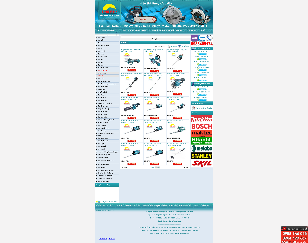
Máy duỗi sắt (102, 146)
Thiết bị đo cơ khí (103, 141)
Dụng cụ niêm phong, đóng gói (108, 152)
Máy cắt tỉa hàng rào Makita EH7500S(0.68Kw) (176, 98)
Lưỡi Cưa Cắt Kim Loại (105, 170)
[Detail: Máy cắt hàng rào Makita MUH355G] (177, 136)
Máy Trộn (101, 78)
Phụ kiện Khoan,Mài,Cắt (106, 120)
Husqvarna (102, 73)
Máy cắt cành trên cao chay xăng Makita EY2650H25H (153, 74)
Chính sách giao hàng (175, 30)
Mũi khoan (101, 89)
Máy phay (101, 65)
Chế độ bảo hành (190, 30)
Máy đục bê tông (103, 46)
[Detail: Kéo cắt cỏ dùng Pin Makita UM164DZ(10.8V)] (177, 90)
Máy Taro (101, 95)
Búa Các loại (102, 131)
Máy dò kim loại (103, 106)
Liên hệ (202, 30)
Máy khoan (101, 37)
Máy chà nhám (103, 57)
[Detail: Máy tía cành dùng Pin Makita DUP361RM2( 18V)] (154, 67)
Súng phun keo (103, 157)
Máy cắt (100, 43)
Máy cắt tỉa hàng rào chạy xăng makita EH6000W (177, 50)
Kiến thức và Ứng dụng (157, 30)
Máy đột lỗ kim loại (104, 81)
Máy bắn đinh (102, 114)
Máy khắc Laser (103, 138)
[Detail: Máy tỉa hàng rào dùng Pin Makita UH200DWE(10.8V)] (131, 113)
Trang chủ (125, 30)
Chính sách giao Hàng (149, 206)
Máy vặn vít (101, 48)
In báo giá (174, 46)
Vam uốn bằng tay (104, 155)
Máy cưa (101, 54)
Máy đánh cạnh (103, 68)
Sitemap (195, 206)
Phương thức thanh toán (133, 206)
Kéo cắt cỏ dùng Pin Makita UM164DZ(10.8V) (176, 74)
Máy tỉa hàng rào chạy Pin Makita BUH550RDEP (152, 121)
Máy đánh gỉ (102, 98)
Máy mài (100, 40)
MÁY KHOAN (103, 239)
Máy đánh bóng (103, 111)
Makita (100, 76)
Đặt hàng (132, 70)
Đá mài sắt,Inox (103, 122)
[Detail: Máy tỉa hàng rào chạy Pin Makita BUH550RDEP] (154, 136)
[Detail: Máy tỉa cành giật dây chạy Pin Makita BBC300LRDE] (177, 159)
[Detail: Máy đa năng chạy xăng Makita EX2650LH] (131, 91)
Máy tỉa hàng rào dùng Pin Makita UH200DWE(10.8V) (130, 98)
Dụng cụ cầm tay (103, 109)
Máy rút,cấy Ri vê (103, 128)
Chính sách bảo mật (184, 206)
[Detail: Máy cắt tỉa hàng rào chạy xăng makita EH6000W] (177, 67)
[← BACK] (124, 168)
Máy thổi (100, 62)
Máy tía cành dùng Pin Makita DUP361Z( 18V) (131, 50)
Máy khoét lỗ (102, 125)
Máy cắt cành (102, 70)
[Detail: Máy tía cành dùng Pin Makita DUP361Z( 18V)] (131, 66)
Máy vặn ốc (101, 51)
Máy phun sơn (102, 100)
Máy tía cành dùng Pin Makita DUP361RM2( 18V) (153, 50)
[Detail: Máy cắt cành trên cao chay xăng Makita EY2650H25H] (154, 91)
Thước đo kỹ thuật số (105, 103)
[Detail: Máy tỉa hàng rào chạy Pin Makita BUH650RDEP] (131, 136)
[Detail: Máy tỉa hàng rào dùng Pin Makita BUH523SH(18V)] (154, 113)
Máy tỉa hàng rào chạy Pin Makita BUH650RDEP (129, 121)
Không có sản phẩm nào (204, 108)
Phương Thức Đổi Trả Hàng (167, 206)
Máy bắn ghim (102, 117)
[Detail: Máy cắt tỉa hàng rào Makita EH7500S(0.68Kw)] (177, 113)
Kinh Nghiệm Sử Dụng (139, 30)
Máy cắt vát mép (103, 165)
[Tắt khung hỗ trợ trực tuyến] (307, 227)
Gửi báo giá (185, 46)
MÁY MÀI (112, 239)
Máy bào (100, 59)
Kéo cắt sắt (101, 149)
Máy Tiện (101, 144)
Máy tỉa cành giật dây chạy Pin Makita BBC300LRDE (177, 144)
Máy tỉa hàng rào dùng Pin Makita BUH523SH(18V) (152, 98)
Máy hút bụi (101, 167)
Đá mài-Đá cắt (102, 92)
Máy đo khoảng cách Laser (107, 84)
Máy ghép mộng (103, 87)
